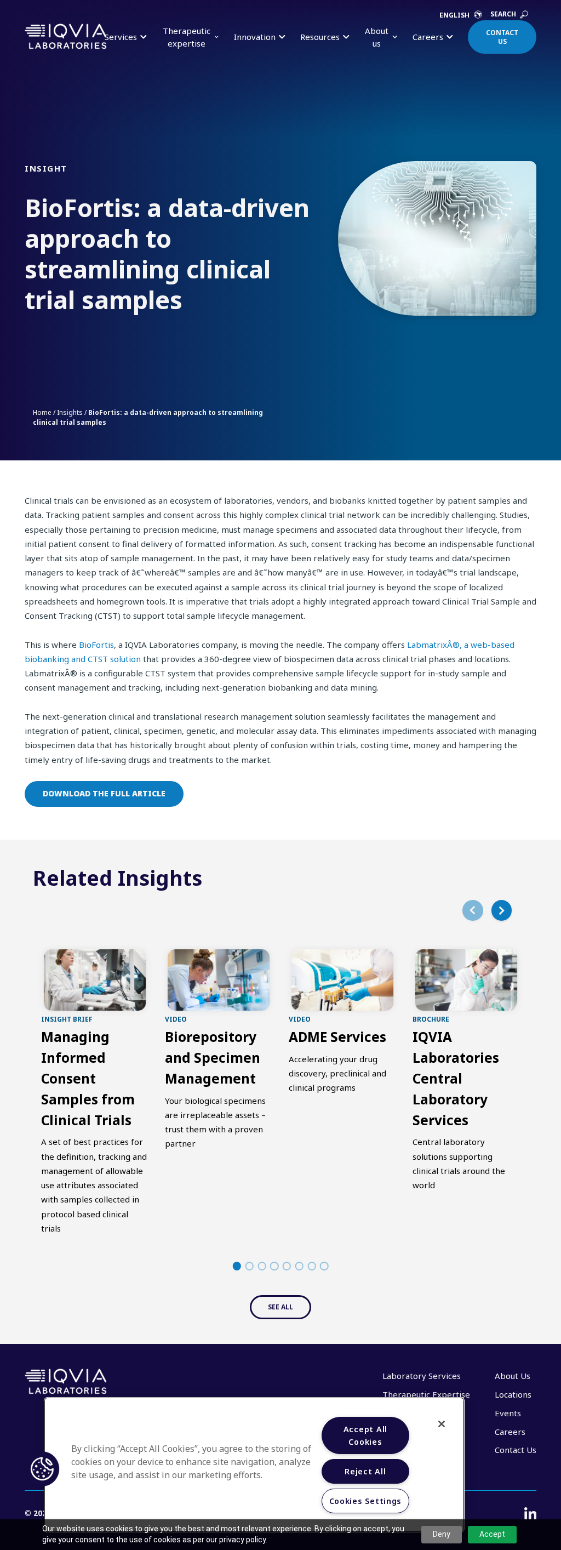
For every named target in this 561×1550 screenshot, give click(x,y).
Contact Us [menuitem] (515, 1449)
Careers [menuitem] (510, 1431)
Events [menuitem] (508, 1412)
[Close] (442, 1424)
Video (176, 1019)
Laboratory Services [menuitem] (421, 1375)
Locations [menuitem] (513, 1394)
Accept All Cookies (365, 1435)
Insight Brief (67, 1019)
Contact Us (502, 37)
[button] (42, 1468)
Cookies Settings (365, 1501)
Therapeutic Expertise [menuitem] (426, 1394)
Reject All (365, 1471)
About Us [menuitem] (512, 1375)
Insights (70, 412)
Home (42, 412)
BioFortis (96, 644)
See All (280, 1307)
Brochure (431, 1019)
